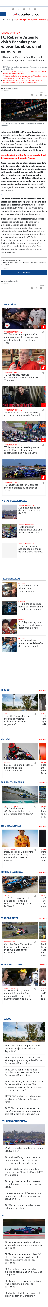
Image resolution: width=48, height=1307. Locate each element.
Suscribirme (24, 272)
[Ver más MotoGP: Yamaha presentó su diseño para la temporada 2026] (20, 751)
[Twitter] (18, 9)
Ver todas (43, 690)
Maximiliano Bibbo (12, 88)
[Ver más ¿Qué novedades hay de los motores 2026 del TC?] (9, 512)
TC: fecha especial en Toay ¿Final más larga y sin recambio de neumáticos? (24, 72)
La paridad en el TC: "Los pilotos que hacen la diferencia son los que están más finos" (22, 81)
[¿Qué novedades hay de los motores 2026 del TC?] (24, 1134)
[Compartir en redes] (43, 332)
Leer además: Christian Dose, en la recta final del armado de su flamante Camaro (23, 156)
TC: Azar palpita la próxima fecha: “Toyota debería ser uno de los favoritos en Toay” (25, 77)
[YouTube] (24, 9)
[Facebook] (13, 9)
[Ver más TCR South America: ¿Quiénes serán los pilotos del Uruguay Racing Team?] (20, 794)
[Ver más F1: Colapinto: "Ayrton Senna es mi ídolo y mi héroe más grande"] (9, 626)
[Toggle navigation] (3, 14)
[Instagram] (29, 9)
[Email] (35, 9)
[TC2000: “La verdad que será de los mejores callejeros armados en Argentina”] (24, 1032)
